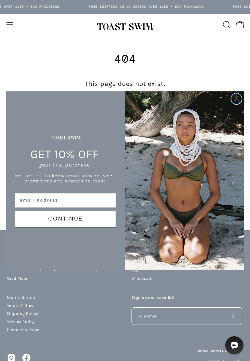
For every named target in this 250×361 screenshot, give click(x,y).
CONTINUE (65, 219)
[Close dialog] (236, 99)
